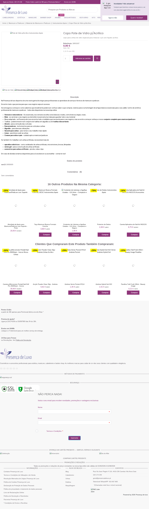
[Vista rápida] (27, 195)
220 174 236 (97, 475)
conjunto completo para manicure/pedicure (119, 119)
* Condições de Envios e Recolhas (15, 503)
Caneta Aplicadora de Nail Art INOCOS (133, 224)
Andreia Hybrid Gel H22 (104, 284)
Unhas (68, 478)
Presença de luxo (142, 494)
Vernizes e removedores (13, 115)
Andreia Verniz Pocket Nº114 (74, 284)
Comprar (46, 235)
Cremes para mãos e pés (13, 135)
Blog (67, 471)
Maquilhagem (70, 485)
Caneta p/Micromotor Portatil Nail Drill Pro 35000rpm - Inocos (16, 285)
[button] (2, 213)
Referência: (67, 43)
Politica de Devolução (23, 340)
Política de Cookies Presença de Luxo (17, 482)
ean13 (3, 164)
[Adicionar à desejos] (97, 58)
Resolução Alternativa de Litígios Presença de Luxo (21, 478)
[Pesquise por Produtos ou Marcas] (95, 9)
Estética (68, 482)
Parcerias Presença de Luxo (13, 499)
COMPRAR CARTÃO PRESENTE (74, 458)
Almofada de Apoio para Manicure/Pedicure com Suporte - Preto (15, 226)
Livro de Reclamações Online (14, 492)
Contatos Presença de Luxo (13, 471)
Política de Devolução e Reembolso (16, 496)
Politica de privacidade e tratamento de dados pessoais (23, 489)
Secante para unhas (11, 131)
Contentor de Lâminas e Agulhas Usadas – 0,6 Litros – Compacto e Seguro (74, 226)
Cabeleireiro (70, 475)
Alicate (7, 124)
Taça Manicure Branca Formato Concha (45, 225)
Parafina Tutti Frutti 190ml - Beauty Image (133, 285)
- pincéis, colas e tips (24, 149)
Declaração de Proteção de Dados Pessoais (19, 485)
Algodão (7, 128)
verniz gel (8, 147)
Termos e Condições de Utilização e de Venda (19, 475)
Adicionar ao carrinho (83, 58)
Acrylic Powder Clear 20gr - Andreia (45, 284)
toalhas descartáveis (61, 122)
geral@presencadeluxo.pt (102, 478)
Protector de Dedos (104, 224)
